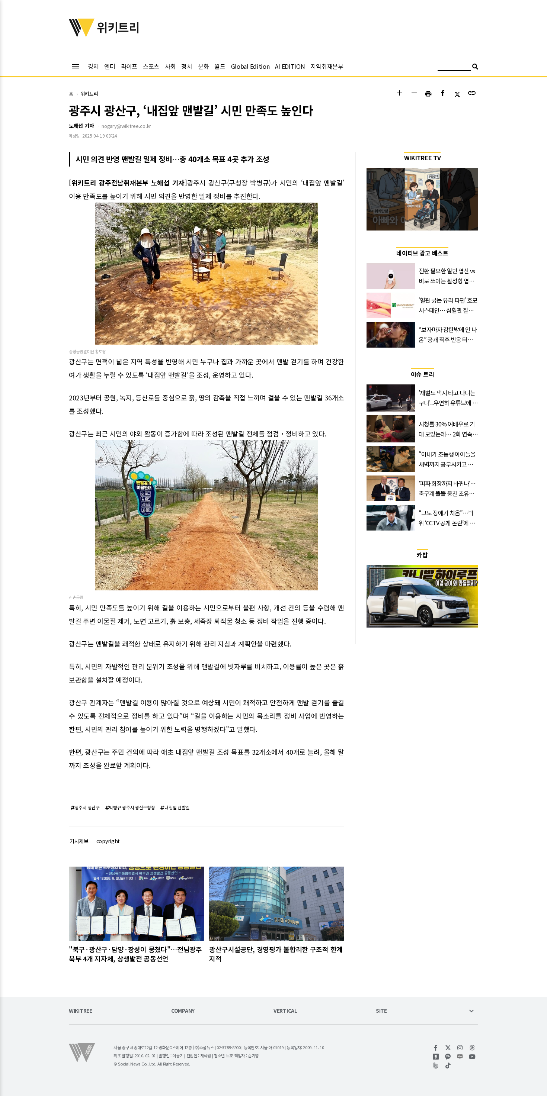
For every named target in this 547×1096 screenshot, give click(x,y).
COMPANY (183, 1011)
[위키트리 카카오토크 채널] (448, 1056)
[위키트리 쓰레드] (472, 1047)
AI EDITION (290, 66)
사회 (170, 66)
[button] (399, 93)
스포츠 (151, 66)
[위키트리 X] (448, 1047)
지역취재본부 (326, 66)
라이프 (129, 66)
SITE (381, 1011)
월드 (219, 66)
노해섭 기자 (81, 125)
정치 (186, 66)
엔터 (109, 66)
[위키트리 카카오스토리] (436, 1056)
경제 (93, 66)
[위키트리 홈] (82, 34)
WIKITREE (80, 1011)
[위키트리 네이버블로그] (460, 1056)
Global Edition (250, 66)
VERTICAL (285, 1011)
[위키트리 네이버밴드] (436, 1065)
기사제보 (79, 841)
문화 (203, 66)
